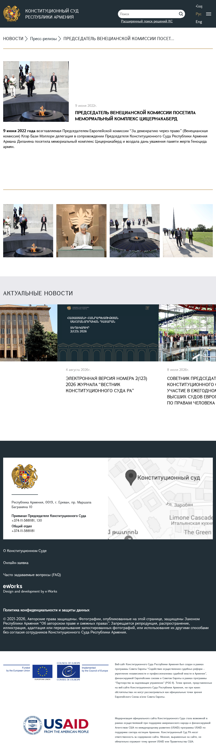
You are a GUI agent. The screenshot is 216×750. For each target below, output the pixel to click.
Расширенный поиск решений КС (147, 21)
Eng (199, 21)
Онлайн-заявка (15, 562)
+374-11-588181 (23, 520)
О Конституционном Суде (25, 550)
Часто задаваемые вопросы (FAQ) (32, 574)
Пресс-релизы (43, 38)
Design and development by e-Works (30, 591)
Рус (198, 13)
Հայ (199, 5)
